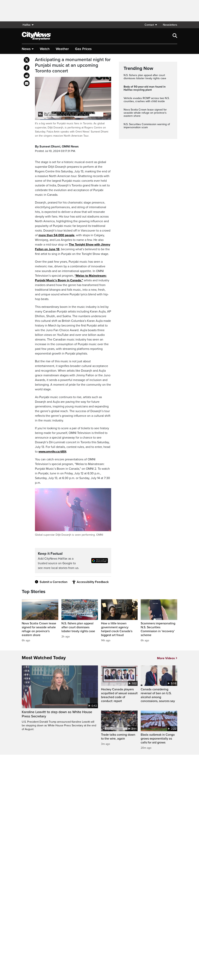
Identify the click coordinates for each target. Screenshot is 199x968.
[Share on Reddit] (27, 75)
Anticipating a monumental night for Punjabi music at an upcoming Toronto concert (73, 65)
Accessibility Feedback (93, 582)
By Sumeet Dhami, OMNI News (57, 146)
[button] (150, 24)
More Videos (166, 658)
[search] (175, 36)
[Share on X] (27, 60)
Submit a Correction (53, 582)
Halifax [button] (27, 24)
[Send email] (27, 83)
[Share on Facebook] (27, 68)
